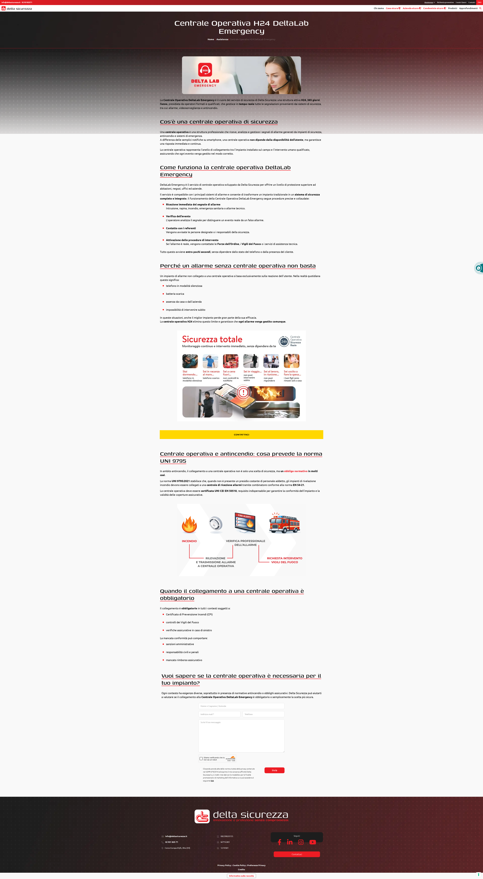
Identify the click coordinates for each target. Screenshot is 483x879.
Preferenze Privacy (256, 865)
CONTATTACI (241, 434)
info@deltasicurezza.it (11, 2)
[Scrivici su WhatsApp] (478, 269)
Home (211, 39)
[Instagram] (301, 843)
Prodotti (452, 8)
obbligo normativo (296, 471)
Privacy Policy (224, 865)
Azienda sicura (411, 8)
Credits (241, 869)
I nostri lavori (461, 2)
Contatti (471, 2)
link (212, 781)
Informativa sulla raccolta (241, 876)
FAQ (479, 2)
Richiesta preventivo (445, 2)
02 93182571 (27, 2)
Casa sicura (392, 8)
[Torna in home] (17, 8)
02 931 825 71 (171, 842)
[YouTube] (312, 843)
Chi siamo (379, 8)
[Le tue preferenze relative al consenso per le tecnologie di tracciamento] (478, 874)
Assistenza (429, 2)
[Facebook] (279, 843)
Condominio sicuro (433, 8)
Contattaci (297, 854)
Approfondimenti (468, 8)
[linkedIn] (289, 843)
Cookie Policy (239, 865)
